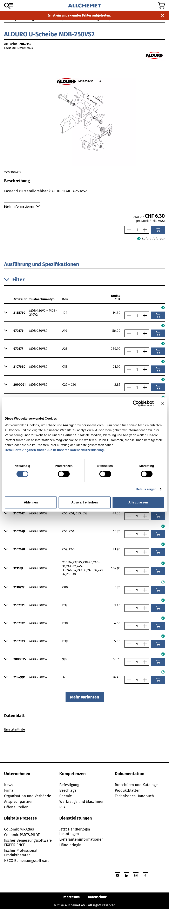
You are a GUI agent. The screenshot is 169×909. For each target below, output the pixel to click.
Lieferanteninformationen (81, 839)
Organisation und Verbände (27, 796)
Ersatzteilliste (14, 729)
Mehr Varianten (84, 697)
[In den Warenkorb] (158, 230)
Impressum (71, 897)
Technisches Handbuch (134, 796)
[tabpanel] (84, 730)
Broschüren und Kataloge (136, 785)
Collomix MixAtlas (19, 829)
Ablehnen (31, 502)
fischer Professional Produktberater (20, 852)
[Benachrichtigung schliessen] (162, 15)
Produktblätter (127, 790)
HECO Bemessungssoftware (26, 860)
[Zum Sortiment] (8, 6)
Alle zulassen (138, 502)
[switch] (64, 474)
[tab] (14, 715)
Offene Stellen (16, 807)
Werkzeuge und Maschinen (81, 801)
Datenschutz (97, 897)
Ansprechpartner (18, 801)
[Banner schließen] (162, 403)
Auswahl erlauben (84, 502)
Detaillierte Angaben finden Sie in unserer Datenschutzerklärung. (55, 450)
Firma (8, 790)
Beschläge (67, 790)
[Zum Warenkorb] (161, 5)
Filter (18, 280)
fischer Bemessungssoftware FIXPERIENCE (28, 842)
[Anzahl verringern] (128, 229)
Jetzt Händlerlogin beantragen (74, 831)
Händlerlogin (70, 845)
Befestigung (69, 785)
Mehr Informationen (19, 206)
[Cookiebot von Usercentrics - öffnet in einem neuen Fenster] (136, 403)
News (8, 785)
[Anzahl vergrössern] (146, 229)
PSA (62, 807)
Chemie (65, 796)
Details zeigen (146, 489)
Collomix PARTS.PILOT (22, 835)
